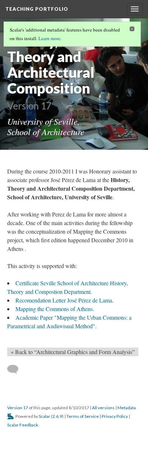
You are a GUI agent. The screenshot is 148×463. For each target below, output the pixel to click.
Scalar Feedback (22, 425)
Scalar (44, 416)
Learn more (49, 38)
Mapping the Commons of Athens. (54, 308)
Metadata (126, 407)
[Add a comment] (16, 369)
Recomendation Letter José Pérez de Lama (63, 300)
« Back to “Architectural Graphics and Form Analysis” (73, 351)
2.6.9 (57, 416)
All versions (103, 407)
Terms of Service (82, 416)
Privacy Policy (115, 416)
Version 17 (17, 407)
